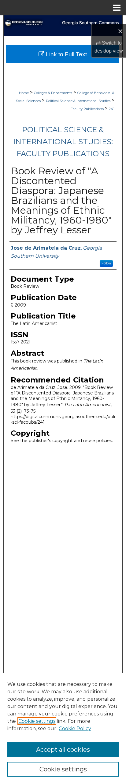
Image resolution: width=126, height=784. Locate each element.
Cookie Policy (75, 728)
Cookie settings (36, 721)
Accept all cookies (63, 749)
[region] (63, 728)
